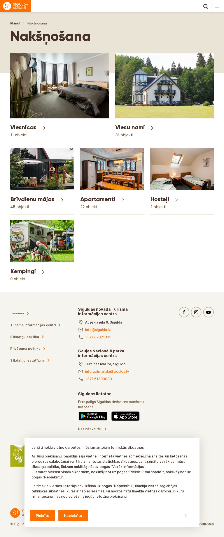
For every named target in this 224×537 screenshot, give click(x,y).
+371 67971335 (98, 337)
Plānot (15, 23)
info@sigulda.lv (98, 329)
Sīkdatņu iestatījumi (27, 360)
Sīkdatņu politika (24, 337)
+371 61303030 (98, 379)
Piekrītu (42, 515)
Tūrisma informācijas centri (33, 325)
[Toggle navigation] (218, 6)
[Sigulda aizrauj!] (106, 6)
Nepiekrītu (73, 515)
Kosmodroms (202, 524)
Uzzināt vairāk (90, 429)
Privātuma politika (25, 348)
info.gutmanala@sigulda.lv (107, 371)
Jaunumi (17, 313)
